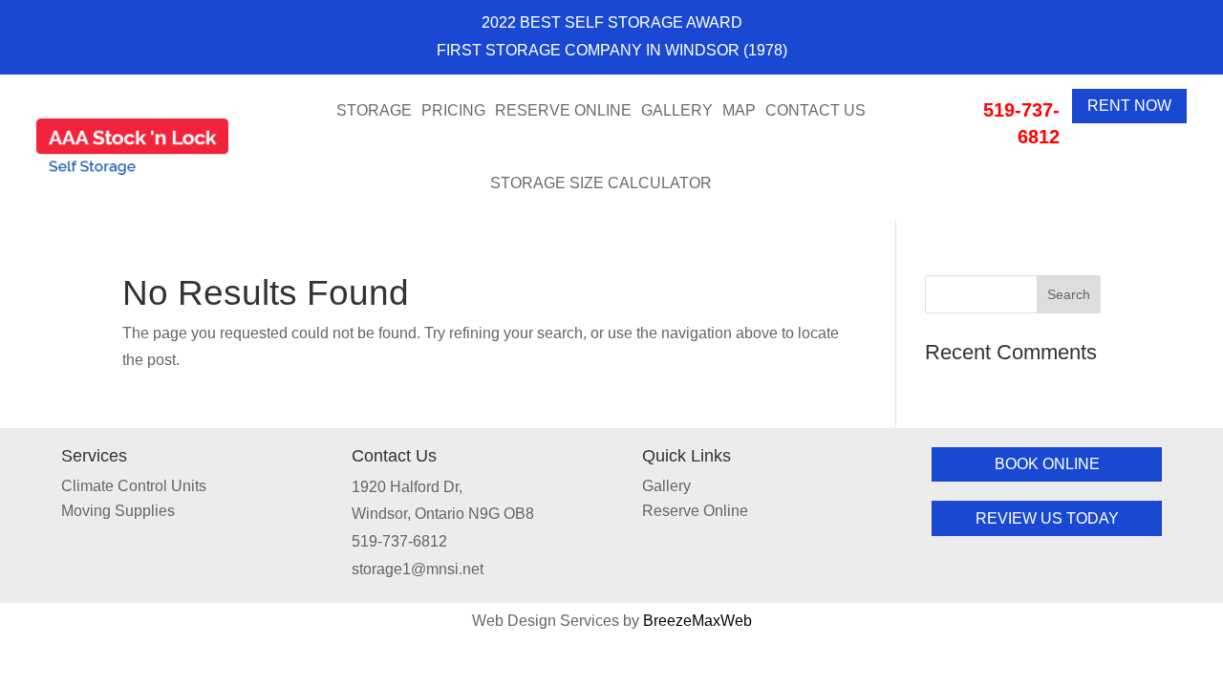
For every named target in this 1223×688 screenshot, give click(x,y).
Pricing (453, 110)
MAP (739, 110)
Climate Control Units (133, 486)
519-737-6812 (399, 541)
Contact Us (815, 110)
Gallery (677, 110)
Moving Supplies (118, 511)
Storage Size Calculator (601, 183)
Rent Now (1129, 105)
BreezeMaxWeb (697, 621)
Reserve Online (563, 110)
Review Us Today (1047, 518)
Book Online (1047, 464)
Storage (374, 110)
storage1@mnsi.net (417, 569)
